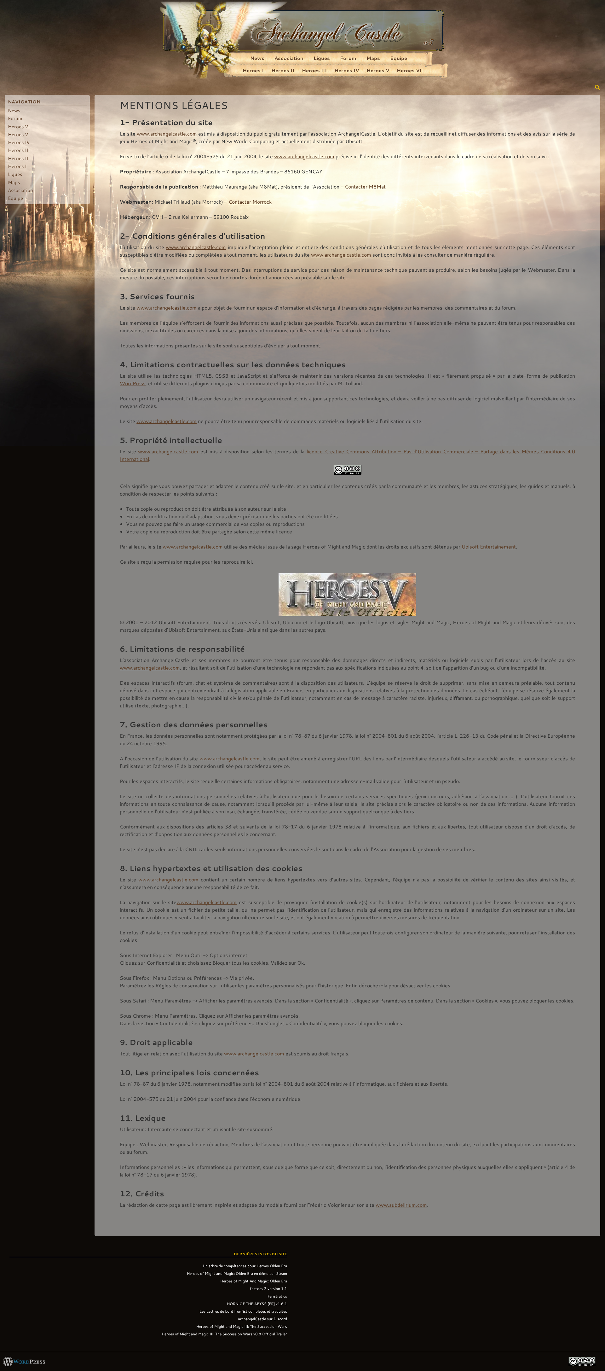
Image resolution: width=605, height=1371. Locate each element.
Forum (348, 58)
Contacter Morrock (250, 201)
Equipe (398, 58)
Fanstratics (277, 1295)
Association (288, 58)
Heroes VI (409, 70)
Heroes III (314, 70)
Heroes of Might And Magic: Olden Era (253, 1280)
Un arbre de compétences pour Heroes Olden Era (245, 1265)
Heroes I (253, 70)
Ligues (322, 58)
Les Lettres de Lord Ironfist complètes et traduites (243, 1311)
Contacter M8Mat (365, 186)
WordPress (133, 383)
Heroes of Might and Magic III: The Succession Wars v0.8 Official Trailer (224, 1333)
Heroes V (377, 70)
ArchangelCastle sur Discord (262, 1318)
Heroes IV (346, 70)
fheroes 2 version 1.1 (268, 1288)
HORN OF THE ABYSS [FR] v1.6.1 (257, 1303)
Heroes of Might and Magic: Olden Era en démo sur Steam (237, 1273)
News (257, 58)
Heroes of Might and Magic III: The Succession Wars (241, 1326)
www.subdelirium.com (401, 1204)
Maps (373, 58)
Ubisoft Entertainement (489, 546)
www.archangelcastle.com (167, 133)
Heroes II (282, 70)
